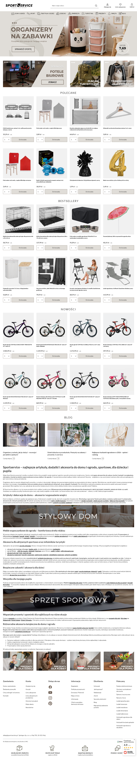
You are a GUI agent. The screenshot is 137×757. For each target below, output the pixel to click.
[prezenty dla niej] (51, 661)
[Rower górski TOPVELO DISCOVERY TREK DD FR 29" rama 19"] (18, 328)
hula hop (38, 551)
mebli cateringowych (80, 536)
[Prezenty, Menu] (106, 13)
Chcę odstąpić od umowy (11, 692)
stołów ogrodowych (61, 536)
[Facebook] (57, 687)
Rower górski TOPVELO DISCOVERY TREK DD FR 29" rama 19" (17, 345)
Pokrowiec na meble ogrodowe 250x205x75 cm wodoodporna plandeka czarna (83, 237)
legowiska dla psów (75, 583)
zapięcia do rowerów (41, 555)
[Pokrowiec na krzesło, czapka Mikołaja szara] (51, 111)
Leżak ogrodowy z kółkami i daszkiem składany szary (118, 288)
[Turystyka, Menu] (94, 13)
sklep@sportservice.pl (10, 735)
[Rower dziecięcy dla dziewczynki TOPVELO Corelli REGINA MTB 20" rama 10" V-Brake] (51, 380)
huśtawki (16, 536)
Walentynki (7, 620)
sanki (100, 571)
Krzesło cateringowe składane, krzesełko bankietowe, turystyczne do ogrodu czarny (85, 289)
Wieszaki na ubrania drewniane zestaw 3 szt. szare (117, 128)
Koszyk (28, 689)
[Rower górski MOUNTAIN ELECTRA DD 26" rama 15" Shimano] (18, 380)
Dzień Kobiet (15, 620)
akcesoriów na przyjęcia (18, 575)
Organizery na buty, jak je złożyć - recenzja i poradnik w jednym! (19, 453)
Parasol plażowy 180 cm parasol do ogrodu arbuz (117, 236)
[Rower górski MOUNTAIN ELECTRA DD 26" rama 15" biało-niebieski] (51, 328)
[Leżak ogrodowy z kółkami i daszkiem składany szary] (118, 272)
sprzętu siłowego (25, 546)
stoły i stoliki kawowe (58, 501)
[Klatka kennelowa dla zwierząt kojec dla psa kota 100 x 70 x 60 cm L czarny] (51, 219)
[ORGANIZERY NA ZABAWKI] (68, 36)
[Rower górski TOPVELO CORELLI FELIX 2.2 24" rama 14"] (85, 328)
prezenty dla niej (114, 618)
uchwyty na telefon (71, 555)
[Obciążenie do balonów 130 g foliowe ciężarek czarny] (85, 163)
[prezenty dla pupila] (119, 661)
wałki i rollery (55, 551)
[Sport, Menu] (36, 13)
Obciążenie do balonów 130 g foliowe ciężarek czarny (85, 180)
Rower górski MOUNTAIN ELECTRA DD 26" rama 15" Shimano (18, 397)
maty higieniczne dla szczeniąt (116, 583)
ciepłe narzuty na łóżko (101, 501)
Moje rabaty (30, 704)
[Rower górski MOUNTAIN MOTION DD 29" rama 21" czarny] (85, 380)
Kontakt (6, 696)
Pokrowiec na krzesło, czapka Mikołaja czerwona (17, 180)
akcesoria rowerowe (14, 555)
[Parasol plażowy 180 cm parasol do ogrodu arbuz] (118, 219)
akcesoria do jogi (13, 553)
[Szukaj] (96, 5)
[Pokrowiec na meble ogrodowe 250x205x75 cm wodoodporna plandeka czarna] (85, 219)
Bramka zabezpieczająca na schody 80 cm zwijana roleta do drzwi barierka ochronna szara (84, 129)
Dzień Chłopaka (26, 620)
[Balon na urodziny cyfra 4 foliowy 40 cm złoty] (118, 163)
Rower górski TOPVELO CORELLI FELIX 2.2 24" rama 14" (85, 345)
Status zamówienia (9, 686)
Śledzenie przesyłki (9, 689)
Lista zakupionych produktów (31, 697)
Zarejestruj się (30, 686)
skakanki (32, 551)
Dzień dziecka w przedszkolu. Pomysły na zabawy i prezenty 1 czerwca (67, 453)
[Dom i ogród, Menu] (25, 13)
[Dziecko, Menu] (66, 13)
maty (76, 571)
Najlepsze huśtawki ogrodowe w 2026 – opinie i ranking (110, 453)
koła (20, 553)
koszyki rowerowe (28, 555)
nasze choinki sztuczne (80, 628)
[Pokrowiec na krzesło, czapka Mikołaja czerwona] (18, 163)
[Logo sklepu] (19, 5)
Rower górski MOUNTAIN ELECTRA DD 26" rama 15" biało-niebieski (51, 345)
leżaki (27, 536)
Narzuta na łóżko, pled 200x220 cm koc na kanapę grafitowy (50, 289)
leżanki (32, 536)
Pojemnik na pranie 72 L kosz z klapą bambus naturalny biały (15, 289)
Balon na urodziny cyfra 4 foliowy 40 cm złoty (116, 180)
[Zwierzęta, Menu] (80, 13)
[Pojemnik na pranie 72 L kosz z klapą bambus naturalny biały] (18, 272)
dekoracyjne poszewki (117, 501)
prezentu (12, 618)
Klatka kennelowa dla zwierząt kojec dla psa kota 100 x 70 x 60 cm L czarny (51, 237)
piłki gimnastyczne (67, 551)
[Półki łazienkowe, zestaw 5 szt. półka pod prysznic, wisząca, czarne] (18, 111)
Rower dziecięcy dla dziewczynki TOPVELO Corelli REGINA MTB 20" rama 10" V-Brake (50, 397)
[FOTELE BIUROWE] (35, 74)
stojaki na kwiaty (87, 501)
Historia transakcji (32, 701)
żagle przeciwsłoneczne (38, 538)
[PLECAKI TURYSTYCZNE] (85, 74)
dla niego (124, 618)
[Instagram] (57, 698)
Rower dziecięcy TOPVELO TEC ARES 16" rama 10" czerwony (117, 345)
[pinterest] (57, 703)
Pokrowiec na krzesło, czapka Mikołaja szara (49, 128)
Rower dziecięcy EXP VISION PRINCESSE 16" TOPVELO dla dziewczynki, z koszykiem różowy (116, 397)
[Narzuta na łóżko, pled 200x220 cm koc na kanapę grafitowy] (51, 272)
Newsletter (29, 707)
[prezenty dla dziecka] (18, 661)
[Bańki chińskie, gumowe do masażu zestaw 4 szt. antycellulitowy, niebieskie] (51, 163)
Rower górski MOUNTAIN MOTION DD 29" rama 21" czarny (85, 397)
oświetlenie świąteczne (22, 631)
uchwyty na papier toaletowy (62, 502)
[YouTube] (57, 692)
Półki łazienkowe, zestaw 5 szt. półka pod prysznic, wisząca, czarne (17, 129)
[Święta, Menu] (117, 13)
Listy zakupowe (31, 692)
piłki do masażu (22, 551)
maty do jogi (27, 553)
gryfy (35, 549)
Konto (28, 681)
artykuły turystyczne (45, 558)
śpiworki (94, 571)
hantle (31, 549)
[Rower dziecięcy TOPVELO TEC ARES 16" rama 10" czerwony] (118, 328)
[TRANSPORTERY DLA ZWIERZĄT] (119, 74)
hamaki (21, 536)
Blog (68, 417)
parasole (27, 538)
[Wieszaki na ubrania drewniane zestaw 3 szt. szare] (118, 111)
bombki (91, 628)
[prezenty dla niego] (85, 661)
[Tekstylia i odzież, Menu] (55, 13)
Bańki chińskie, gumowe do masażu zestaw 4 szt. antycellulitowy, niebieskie (50, 181)
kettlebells (56, 549)
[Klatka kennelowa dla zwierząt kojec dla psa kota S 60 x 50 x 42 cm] (18, 219)
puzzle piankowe (84, 571)
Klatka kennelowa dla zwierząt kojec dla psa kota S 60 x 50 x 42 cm (18, 237)
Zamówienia (8, 681)
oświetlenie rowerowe (56, 555)
